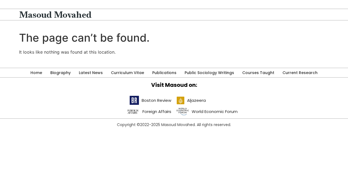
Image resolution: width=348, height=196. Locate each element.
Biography (60, 72)
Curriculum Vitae (127, 72)
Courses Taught (258, 72)
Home (36, 72)
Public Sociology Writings (209, 72)
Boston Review (156, 100)
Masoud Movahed (55, 14)
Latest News (91, 72)
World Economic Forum (215, 111)
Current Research (300, 72)
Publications (164, 72)
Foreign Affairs (156, 111)
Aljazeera (196, 100)
